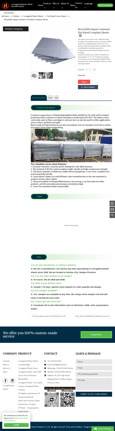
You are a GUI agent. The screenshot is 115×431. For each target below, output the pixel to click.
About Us (6, 368)
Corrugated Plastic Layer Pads (29, 372)
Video (50, 98)
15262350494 (56, 361)
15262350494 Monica (64, 368)
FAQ (56, 98)
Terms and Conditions (74, 427)
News (5, 372)
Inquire (84, 82)
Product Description (39, 98)
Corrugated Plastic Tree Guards (30, 383)
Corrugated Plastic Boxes (28, 368)
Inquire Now (96, 334)
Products (6, 361)
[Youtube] (12, 380)
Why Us (6, 365)
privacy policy (18, 418)
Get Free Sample (105, 5)
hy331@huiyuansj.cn (59, 365)
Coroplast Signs (24, 365)
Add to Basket (89, 87)
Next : (94, 316)
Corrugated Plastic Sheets (28, 361)
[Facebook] (5, 380)
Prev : (50, 316)
